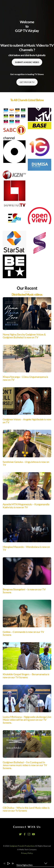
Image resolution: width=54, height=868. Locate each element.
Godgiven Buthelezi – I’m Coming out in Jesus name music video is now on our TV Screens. (25, 765)
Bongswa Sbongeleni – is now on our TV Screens (24, 591)
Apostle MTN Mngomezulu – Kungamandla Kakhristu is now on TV (26, 506)
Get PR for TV (27, 82)
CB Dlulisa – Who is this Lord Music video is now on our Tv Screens (26, 809)
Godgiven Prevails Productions (22, 846)
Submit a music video (27, 62)
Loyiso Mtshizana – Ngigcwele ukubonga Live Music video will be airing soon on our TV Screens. (27, 719)
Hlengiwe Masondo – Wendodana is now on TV (26, 548)
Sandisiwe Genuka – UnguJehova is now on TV (26, 463)
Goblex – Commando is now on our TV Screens (23, 633)
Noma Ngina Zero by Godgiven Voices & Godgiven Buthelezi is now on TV (24, 336)
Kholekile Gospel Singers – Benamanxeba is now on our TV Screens (26, 676)
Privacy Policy (27, 853)
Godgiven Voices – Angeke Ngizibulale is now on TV (27, 421)
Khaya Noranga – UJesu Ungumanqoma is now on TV (25, 378)
